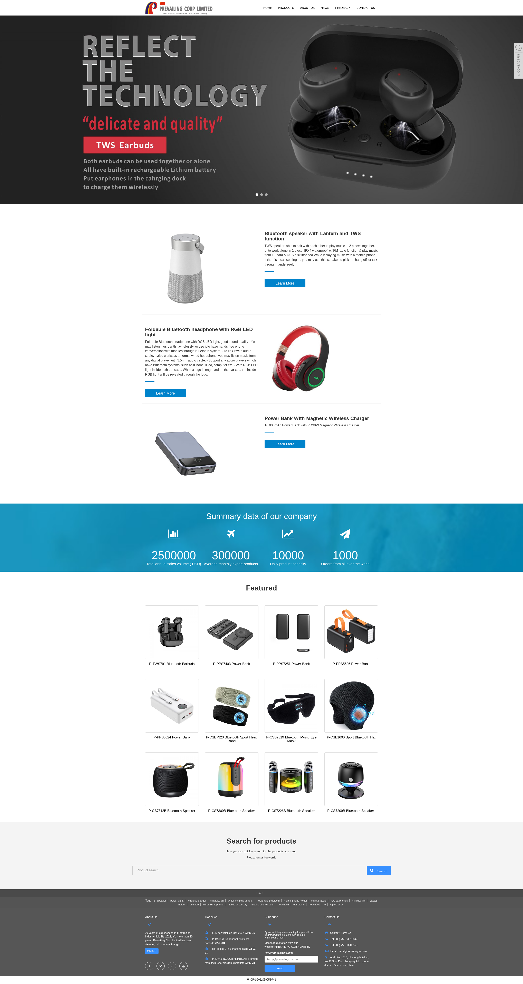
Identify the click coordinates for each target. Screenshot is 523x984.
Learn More (285, 283)
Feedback (342, 7)
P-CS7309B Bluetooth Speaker (231, 811)
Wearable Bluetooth (269, 900)
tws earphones (339, 900)
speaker (161, 900)
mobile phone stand (262, 904)
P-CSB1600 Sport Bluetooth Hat (351, 737)
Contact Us (365, 7)
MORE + (151, 951)
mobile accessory (237, 904)
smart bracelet (319, 900)
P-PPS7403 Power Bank (231, 664)
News (325, 7)
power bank (176, 900)
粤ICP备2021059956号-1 (261, 979)
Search (380, 870)
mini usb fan (358, 900)
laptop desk (336, 904)
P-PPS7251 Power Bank (291, 664)
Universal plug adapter (240, 900)
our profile (299, 904)
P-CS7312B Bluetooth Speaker (172, 811)
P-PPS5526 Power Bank (351, 664)
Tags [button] (148, 900)
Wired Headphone (213, 904)
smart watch (217, 900)
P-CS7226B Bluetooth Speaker (291, 811)
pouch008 (283, 904)
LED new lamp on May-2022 (228, 933)
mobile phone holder (295, 900)
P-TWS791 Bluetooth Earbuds (172, 664)
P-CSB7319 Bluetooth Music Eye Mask (291, 739)
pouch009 (314, 904)
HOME (267, 7)
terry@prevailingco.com (279, 952)
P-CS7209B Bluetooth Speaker (351, 811)
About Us (307, 7)
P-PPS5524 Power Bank (171, 737)
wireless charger (197, 900)
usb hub (194, 904)
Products (286, 7)
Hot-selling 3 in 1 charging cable (230, 948)
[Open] (518, 61)
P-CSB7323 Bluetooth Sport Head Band (231, 739)
